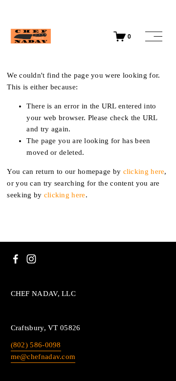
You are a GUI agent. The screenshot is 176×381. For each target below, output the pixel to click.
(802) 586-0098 (36, 345)
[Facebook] (16, 259)
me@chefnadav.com (43, 356)
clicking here (144, 171)
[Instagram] (31, 259)
